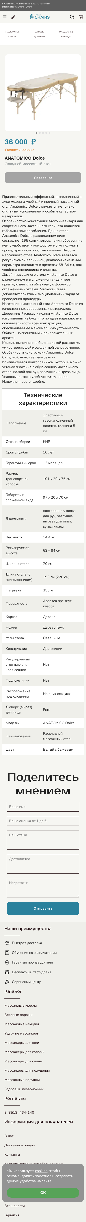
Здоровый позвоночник (23, 1089)
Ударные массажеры (21, 1033)
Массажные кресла (20, 1005)
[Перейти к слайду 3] (43, 133)
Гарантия (11, 1215)
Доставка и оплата (19, 1145)
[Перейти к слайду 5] (49, 133)
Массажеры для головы (24, 1052)
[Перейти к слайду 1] (36, 133)
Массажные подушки (22, 1079)
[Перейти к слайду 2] (40, 133)
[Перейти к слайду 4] (46, 133)
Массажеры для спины (23, 1061)
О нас (9, 1136)
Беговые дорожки (19, 1014)
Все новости (14, 1205)
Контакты (12, 1154)
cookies (41, 1170)
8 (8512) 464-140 (19, 1112)
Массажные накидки (21, 1024)
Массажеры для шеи (21, 1042)
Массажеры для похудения (27, 1070)
